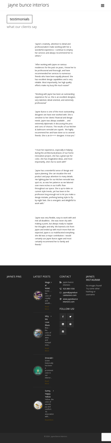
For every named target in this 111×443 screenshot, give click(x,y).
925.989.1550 (69, 288)
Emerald (48, 358)
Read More (47, 307)
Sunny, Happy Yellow (48, 393)
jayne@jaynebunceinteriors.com (70, 293)
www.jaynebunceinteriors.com (70, 300)
